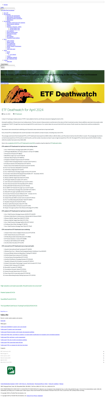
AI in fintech (13, 54)
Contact (5, 60)
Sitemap (61, 383)
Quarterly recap (4, 82)
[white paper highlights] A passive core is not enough (13, 326)
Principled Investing (11, 33)
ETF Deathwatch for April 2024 (22, 110)
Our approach (7, 14)
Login (2, 7)
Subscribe (3, 320)
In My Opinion (10, 40)
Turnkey (9, 25)
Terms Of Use (30, 395)
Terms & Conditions (54, 383)
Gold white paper (11, 49)
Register (6, 4)
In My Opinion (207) (5, 355)
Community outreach (12, 57)
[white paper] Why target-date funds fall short (12, 342)
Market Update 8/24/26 (8, 292)
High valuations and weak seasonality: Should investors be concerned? (21, 286)
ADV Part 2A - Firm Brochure (26, 383)
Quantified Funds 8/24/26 (8, 299)
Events (8, 47)
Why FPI (6, 13)
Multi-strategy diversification (14, 17)
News (5, 39)
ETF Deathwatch (11, 43)
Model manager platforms (13, 24)
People (8, 51)
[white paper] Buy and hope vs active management (13, 337)
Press (8, 53)
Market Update (10, 42)
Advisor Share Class (15, 28)
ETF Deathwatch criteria (55, 143)
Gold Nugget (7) (4, 353)
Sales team (9, 61)
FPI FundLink (10, 31)
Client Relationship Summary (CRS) (9, 383)
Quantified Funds (11, 44)
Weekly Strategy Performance (14, 46)
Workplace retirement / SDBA (14, 26)
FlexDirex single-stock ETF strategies (16, 22)
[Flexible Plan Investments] (7, 10)
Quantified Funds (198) (6, 362)
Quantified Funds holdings (13, 38)
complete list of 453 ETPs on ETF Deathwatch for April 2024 (21, 143)
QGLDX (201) (4, 360)
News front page (5, 83)
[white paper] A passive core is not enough (11, 329)
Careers (8, 56)
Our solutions (7, 21)
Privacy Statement (38, 395)
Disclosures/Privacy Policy (41, 383)
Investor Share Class (15, 29)
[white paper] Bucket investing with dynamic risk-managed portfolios (17, 332)
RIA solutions (10, 36)
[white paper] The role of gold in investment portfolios (14, 339)
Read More (3, 311)
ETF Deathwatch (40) (6, 351)
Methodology (10, 20)
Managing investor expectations (14, 18)
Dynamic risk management (13, 15)
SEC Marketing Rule (12, 58)
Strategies (9, 35)
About (5, 50)
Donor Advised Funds (12, 32)
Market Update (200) (5, 358)
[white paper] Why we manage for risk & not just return (14, 345)
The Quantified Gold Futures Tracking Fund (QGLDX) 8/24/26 (19, 306)
